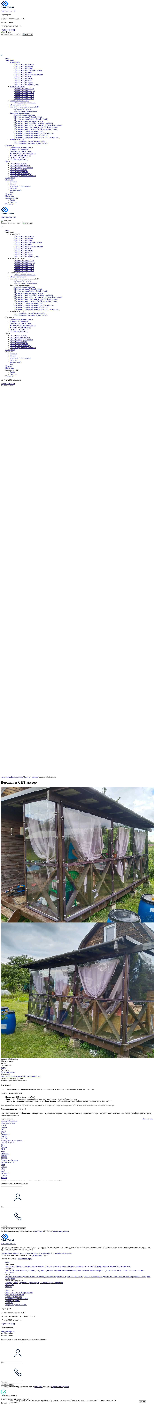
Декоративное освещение (20, 113)
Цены (7, 162)
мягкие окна (37, 1255)
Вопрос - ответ (15, 190)
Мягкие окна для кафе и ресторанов (28, 70)
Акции (12, 200)
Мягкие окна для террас (23, 68)
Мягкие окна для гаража (23, 83)
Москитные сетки (17, 139)
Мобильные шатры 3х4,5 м (24, 91)
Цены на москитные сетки (20, 166)
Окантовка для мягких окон (20, 151)
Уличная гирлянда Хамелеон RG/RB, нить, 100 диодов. (35, 129)
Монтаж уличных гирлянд (24, 115)
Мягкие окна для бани (23, 80)
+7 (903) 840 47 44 (8, 30)
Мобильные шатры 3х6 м (24, 93)
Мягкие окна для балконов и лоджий (28, 74)
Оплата (13, 184)
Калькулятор (10, 178)
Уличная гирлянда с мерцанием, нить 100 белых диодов (35, 127)
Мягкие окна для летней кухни (26, 85)
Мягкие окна (15, 62)
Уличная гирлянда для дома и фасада (28, 121)
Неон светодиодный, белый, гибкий (28, 117)
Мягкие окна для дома (23, 72)
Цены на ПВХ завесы (18, 170)
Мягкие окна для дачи (22, 76)
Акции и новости (12, 198)
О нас (7, 58)
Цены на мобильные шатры (20, 174)
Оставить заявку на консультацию (13, 1228)
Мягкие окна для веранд (23, 66)
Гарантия (13, 188)
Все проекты (148, 1119)
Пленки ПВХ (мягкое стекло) (21, 147)
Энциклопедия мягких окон (16, 1305)
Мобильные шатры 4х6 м (24, 97)
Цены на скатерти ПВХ (19, 172)
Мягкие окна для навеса (23, 78)
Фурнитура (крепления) (19, 149)
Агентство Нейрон (25, 1259)
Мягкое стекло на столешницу (26, 111)
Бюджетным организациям (20, 186)
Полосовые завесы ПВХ (19, 101)
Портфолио (9, 196)
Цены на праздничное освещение (23, 176)
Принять (142, 1402)
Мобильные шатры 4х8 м (24, 99)
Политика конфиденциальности (13, 1253)
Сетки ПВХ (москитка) (19, 160)
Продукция (9, 60)
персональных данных (60, 1231)
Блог (12, 192)
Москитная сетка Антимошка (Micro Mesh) (30, 143)
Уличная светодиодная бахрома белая (28, 131)
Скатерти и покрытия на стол (16, 1299)
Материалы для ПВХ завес (20, 155)
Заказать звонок (7, 22)
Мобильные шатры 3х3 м (24, 89)
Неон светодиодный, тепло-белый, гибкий (30, 119)
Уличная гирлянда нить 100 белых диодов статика (33, 123)
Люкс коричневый (8, 1072)
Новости (13, 202)
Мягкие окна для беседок (24, 64)
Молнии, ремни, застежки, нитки (23, 153)
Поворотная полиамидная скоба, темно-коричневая (20, 1076)
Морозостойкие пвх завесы (24, 103)
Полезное (9, 180)
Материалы (9, 145)
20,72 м (4, 1068)
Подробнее (14, 1403)
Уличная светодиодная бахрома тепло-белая (31, 135)
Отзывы (8, 194)
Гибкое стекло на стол (22, 109)
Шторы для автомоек (18, 105)
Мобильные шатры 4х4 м (24, 95)
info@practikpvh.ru (8, 1332)
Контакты (9, 204)
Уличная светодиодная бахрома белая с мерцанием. (34, 133)
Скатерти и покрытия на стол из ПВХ (24, 107)
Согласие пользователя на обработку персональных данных (49, 1253)
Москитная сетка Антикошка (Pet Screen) (30, 141)
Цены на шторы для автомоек (21, 168)
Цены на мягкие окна (18, 164)
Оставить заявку (7, 1384)
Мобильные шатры (17, 87)
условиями (38, 1231)
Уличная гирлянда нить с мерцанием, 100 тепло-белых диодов (38, 125)
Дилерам (13, 182)
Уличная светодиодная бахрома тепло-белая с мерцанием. (36, 137)
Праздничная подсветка (19, 157)
